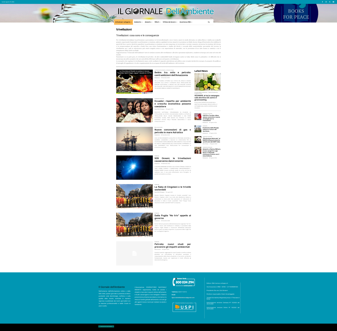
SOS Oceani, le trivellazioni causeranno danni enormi (173, 159)
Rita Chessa (205, 143)
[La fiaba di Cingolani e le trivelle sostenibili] (134, 196)
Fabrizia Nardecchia (213, 92)
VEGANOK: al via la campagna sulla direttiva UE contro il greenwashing (206, 98)
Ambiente (157, 155)
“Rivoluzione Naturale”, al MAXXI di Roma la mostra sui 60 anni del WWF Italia (211, 140)
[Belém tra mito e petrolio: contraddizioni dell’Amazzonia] (134, 82)
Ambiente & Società (159, 98)
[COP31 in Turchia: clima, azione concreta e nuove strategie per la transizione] (197, 116)
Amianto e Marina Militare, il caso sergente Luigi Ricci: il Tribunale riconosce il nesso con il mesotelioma (212, 152)
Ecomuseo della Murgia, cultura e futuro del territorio (211, 129)
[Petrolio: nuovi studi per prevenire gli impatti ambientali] (134, 253)
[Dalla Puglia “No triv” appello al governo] (134, 225)
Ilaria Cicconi (158, 249)
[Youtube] (333, 2)
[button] (208, 22)
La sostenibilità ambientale (200, 92)
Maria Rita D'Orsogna (159, 109)
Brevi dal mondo (158, 127)
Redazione (157, 77)
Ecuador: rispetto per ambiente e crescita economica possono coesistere (173, 104)
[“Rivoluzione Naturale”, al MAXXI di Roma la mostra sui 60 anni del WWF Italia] (197, 139)
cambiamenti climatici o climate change (164, 70)
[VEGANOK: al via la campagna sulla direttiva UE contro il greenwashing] (207, 82)
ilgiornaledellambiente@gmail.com (183, 297)
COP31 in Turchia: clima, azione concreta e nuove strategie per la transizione (211, 118)
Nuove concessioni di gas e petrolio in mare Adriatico (173, 131)
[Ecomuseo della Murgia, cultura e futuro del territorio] (197, 128)
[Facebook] (322, 2)
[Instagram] (326, 2)
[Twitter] (330, 2)
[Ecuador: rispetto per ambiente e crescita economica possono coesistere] (134, 110)
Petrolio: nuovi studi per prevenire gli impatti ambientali (173, 245)
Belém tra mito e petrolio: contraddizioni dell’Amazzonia (173, 74)
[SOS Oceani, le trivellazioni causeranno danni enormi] (134, 167)
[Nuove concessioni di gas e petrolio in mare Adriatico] (134, 139)
